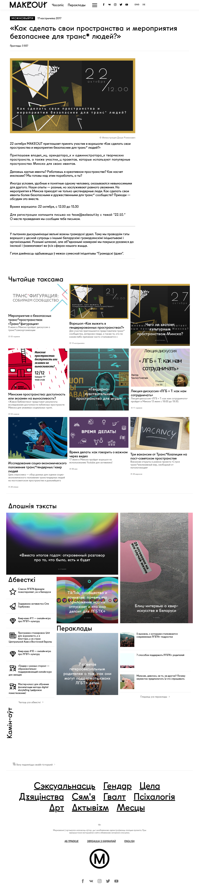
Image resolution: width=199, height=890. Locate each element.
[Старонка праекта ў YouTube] (127, 4)
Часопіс (58, 5)
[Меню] (95, 5)
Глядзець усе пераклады (154, 696)
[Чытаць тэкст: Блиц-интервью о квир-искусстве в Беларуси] (156, 568)
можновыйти (22, 18)
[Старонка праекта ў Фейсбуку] (83, 882)
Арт (56, 808)
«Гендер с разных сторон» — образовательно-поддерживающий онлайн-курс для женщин (30, 670)
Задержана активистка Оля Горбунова (33, 605)
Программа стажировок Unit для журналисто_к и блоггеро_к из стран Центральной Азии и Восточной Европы (30, 637)
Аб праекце (72, 841)
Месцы (131, 808)
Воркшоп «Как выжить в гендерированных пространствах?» (97, 329)
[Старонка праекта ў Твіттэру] (108, 882)
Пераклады (77, 5)
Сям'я (83, 797)
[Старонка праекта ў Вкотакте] (91, 882)
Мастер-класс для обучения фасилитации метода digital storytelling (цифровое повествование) (29, 689)
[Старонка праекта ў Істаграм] (100, 882)
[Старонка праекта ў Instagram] (116, 4)
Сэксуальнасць (64, 786)
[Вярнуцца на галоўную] (28, 7)
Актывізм (90, 808)
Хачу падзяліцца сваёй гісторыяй (34, 764)
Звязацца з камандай (101, 841)
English (129, 841)
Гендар (117, 786)
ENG (137, 5)
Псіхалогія (154, 797)
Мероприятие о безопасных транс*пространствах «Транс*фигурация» (29, 323)
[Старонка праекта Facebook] (104, 4)
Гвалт (114, 797)
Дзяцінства (41, 797)
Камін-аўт (10, 723)
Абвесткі (21, 580)
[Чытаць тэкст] (37, 312)
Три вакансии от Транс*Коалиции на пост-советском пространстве (158, 460)
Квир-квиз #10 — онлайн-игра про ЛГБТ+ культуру (34, 653)
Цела (149, 786)
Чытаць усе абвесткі (30, 702)
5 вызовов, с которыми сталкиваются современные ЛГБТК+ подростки (157, 635)
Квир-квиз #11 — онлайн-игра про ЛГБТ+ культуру (34, 620)
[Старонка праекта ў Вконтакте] (110, 4)
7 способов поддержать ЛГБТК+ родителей (160, 655)
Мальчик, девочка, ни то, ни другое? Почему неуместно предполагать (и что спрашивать (161, 677)
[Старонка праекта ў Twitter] (121, 4)
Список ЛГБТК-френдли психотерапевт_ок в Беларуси (34, 590)
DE (144, 5)
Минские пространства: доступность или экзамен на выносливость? (36, 400)
